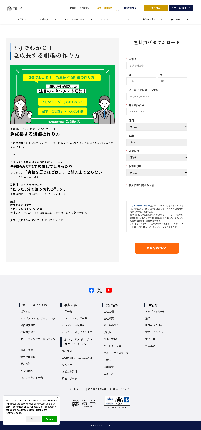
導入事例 (25, 363)
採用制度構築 (27, 332)
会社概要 (109, 318)
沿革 (147, 318)
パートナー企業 (112, 346)
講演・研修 (26, 350)
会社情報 (175, 19)
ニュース (126, 19)
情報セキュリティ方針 (120, 389)
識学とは (21, 19)
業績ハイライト (154, 332)
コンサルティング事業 (74, 318)
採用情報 (109, 367)
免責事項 (150, 346)
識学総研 (67, 351)
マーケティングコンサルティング (37, 341)
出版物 (107, 360)
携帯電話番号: (135, 105)
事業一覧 (44, 19)
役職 (130, 135)
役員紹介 (109, 332)
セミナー (105, 19)
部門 (130, 120)
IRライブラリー (154, 325)
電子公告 (150, 339)
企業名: (131, 59)
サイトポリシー (77, 389)
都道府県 (132, 151)
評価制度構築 (27, 325)
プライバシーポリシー (140, 205)
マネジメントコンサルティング (37, 318)
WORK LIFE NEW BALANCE (77, 357)
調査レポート (69, 378)
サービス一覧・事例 (75, 19)
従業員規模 (133, 166)
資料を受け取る (157, 248)
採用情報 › (84, 8)
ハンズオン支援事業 (73, 325)
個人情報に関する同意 (140, 185)
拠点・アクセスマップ (116, 353)
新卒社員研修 (27, 357)
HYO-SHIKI (26, 370)
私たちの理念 (111, 325)
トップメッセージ (155, 311)
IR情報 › (73, 8)
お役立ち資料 (149, 19)
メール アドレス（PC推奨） (143, 90)
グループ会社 (111, 339)
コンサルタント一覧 (31, 377)
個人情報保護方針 (97, 389)
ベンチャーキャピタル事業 (77, 332)
